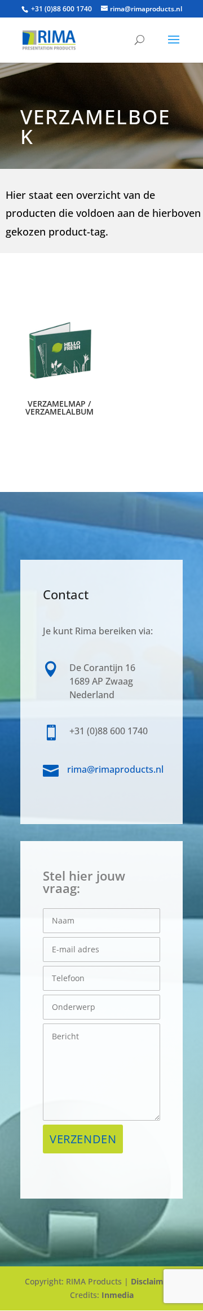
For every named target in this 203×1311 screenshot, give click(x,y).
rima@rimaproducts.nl (115, 769)
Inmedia (118, 1295)
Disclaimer (151, 1281)
